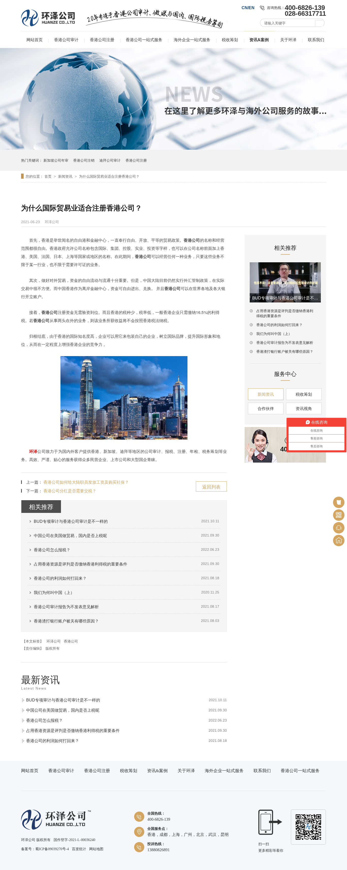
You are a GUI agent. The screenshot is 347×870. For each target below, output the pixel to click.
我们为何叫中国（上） (54, 592)
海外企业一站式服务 (192, 39)
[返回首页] (338, 540)
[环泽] (56, 829)
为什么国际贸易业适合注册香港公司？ (109, 176)
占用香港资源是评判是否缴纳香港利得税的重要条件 (80, 564)
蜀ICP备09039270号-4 (52, 849)
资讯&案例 (259, 39)
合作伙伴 (266, 408)
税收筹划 (230, 39)
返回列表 (211, 486)
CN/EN (248, 8)
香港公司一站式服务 (144, 39)
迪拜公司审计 (110, 160)
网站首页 (34, 39)
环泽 (33, 451)
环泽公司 (53, 641)
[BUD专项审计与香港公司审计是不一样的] (285, 282)
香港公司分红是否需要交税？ (69, 491)
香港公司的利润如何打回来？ (60, 578)
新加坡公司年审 (55, 160)
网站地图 (96, 849)
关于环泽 (288, 39)
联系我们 (316, 39)
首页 (48, 176)
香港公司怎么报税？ (52, 550)
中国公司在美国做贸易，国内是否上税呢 (70, 535)
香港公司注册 (102, 39)
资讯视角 (304, 408)
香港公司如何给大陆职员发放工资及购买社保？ (86, 482)
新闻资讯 (65, 176)
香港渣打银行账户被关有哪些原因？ (66, 621)
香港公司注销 (83, 160)
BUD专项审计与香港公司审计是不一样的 (71, 521)
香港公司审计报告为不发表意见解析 (66, 606)
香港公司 (71, 641)
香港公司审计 (66, 39)
